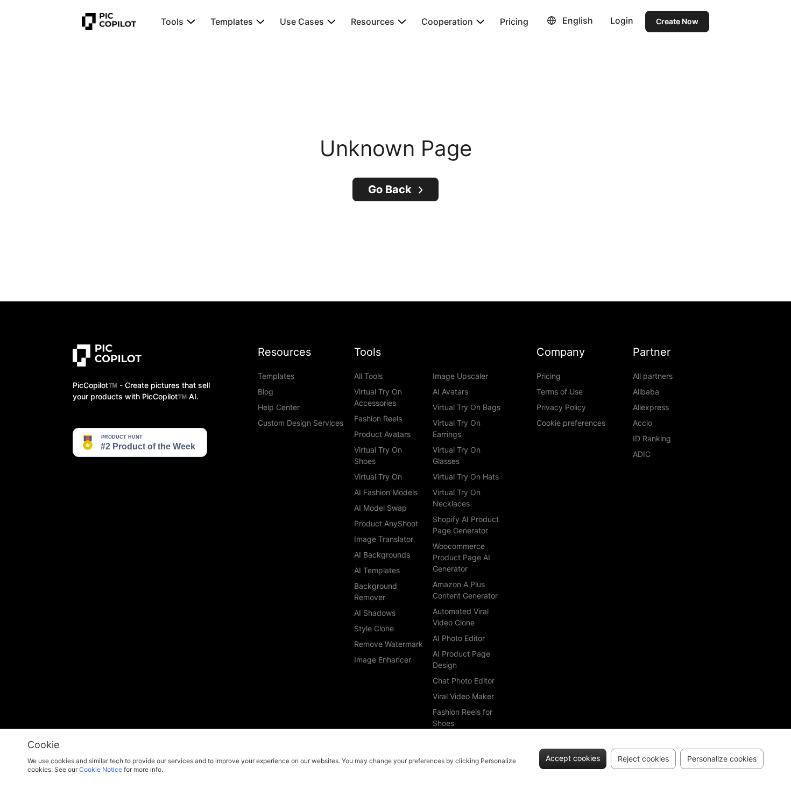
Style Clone (374, 628)
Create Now (677, 21)
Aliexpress (651, 407)
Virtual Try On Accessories (378, 397)
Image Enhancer (382, 659)
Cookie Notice (100, 769)
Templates (276, 376)
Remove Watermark (388, 644)
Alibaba (646, 391)
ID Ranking (652, 438)
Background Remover (375, 591)
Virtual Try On (378, 476)
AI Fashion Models (386, 492)
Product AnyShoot (386, 523)
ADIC (642, 454)
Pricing (514, 21)
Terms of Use (559, 391)
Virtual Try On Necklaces (457, 498)
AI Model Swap (380, 507)
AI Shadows (375, 612)
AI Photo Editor (459, 638)
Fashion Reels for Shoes (462, 717)
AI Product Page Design (461, 659)
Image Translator (383, 539)
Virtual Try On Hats (466, 476)
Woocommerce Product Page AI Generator (461, 557)
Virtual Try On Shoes (378, 455)
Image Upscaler (460, 376)
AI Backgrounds (382, 554)
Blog (265, 391)
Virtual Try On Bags (466, 407)
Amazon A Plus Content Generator (465, 590)
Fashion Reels (378, 418)
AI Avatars (450, 391)
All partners (653, 376)
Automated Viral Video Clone (461, 617)
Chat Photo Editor (464, 680)
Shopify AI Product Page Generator (466, 525)
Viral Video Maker (463, 696)
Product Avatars (382, 434)
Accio (642, 422)
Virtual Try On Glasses (457, 455)
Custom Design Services (300, 422)
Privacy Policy (561, 407)
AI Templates (377, 570)
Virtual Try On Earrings (457, 428)
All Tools (368, 376)
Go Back (390, 189)
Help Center (279, 407)
